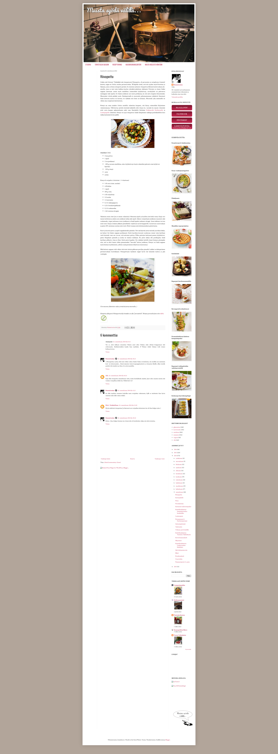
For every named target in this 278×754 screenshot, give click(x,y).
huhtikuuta (179, 483)
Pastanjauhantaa (179, 615)
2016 (175, 449)
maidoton (176, 432)
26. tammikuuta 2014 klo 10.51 (118, 376)
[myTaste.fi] (176, 682)
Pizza (177, 501)
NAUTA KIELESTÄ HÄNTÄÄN (153, 64)
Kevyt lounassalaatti (181, 538)
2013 (175, 567)
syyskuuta (179, 468)
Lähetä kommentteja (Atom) (112, 462)
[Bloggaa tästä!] (128, 327)
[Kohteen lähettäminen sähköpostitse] (126, 327)
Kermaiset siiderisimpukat (183, 507)
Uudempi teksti (105, 459)
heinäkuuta (179, 474)
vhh (175, 440)
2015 (175, 453)
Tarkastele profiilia (177, 97)
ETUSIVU (88, 64)
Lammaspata (179, 516)
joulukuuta (179, 458)
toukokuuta (179, 480)
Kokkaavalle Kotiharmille (154, 110)
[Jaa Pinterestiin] (134, 327)
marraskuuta (180, 461)
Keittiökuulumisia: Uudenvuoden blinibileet (180, 545)
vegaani (176, 438)
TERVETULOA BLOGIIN (102, 64)
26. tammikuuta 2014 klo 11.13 (126, 390)
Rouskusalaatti (179, 556)
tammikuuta (179, 492)
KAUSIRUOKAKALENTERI (133, 64)
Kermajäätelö (179, 498)
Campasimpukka (179, 585)
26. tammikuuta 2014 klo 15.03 (128, 405)
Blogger (167, 740)
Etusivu (132, 459)
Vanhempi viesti (160, 459)
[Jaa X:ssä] (130, 327)
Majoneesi (178, 541)
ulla (107, 376)
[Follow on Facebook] (182, 116)
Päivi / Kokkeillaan (112, 405)
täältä (161, 313)
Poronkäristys (179, 504)
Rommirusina (110, 359)
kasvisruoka (177, 430)
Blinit (177, 553)
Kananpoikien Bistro (180, 630)
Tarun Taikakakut (180, 635)
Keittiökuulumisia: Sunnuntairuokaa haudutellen (181, 511)
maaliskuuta (179, 486)
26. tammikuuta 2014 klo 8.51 (122, 342)
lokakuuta (179, 464)
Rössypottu (178, 495)
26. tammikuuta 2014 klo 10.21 (127, 359)
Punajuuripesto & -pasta (182, 562)
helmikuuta (179, 489)
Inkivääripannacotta (181, 550)
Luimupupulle (104, 112)
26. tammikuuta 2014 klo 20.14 (127, 418)
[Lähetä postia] (182, 129)
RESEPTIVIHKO (117, 64)
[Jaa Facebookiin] (132, 327)
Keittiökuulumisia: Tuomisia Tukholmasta (183, 534)
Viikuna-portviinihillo (182, 530)
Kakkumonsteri (179, 600)
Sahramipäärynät (180, 524)
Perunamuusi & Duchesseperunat (181, 520)
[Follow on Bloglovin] (182, 110)
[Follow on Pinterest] (182, 122)
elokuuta (178, 471)
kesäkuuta (179, 477)
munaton (176, 435)
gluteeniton (177, 427)
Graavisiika (178, 559)
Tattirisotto (178, 527)
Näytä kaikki (188, 649)
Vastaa (107, 352)
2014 (175, 456)
